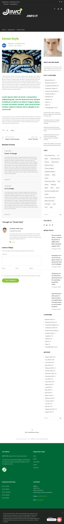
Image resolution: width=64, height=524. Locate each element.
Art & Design (9, 188)
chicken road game (49, 168)
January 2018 (49, 401)
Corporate (47, 174)
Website (31, 268)
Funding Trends (49, 94)
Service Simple (5, 497)
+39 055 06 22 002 (14, 2)
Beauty (46, 158)
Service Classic (5, 486)
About (34, 456)
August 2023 (48, 384)
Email (17, 268)
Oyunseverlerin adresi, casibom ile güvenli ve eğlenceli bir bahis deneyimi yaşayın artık (52, 114)
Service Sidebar (5, 495)
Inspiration (11, 30)
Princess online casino (50, 197)
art (7, 130)
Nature (47, 102)
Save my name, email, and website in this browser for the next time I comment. (22, 275)
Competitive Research (51, 85)
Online (57, 187)
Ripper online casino (49, 200)
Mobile (46, 187)
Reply (13, 242)
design (12, 130)
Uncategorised (49, 107)
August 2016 (48, 412)
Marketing (53, 184)
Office (52, 187)
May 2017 (47, 406)
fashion (46, 178)
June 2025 (48, 381)
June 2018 (48, 387)
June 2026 (48, 362)
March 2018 (48, 395)
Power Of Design (10, 153)
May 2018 (48, 390)
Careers (35, 464)
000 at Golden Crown (50, 155)
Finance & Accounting (51, 91)
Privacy (50, 517)
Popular (46, 194)
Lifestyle (47, 99)
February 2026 (49, 368)
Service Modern (5, 489)
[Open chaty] (59, 519)
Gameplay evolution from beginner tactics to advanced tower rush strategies (52, 121)
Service (35, 459)
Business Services (50, 83)
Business (47, 162)
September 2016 (49, 409)
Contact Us (35, 467)
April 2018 (48, 392)
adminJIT (11, 45)
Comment (4, 254)
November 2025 (49, 376)
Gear (59, 181)
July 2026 (48, 359)
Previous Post (12, 138)
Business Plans (49, 80)
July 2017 (47, 403)
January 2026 (49, 370)
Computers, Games (50, 88)
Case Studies (36, 461)
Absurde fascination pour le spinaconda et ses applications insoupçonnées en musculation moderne (51, 137)
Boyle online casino (55, 158)
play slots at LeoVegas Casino (52, 191)
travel (54, 204)
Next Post (33, 138)
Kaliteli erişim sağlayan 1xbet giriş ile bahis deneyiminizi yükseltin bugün (52, 144)
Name (4, 268)
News (46, 105)
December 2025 (49, 373)
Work (51, 207)
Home (4, 30)
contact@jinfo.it (14, 4)
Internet (46, 184)
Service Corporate (6, 492)
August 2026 (48, 357)
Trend (46, 207)
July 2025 (48, 379)
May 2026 (48, 365)
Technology (47, 204)
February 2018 (49, 398)
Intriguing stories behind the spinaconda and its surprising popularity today (52, 129)
